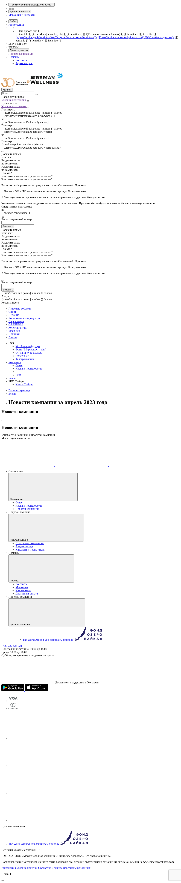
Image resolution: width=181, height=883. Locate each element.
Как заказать (23, 590)
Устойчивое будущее (28, 346)
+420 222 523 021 (11, 645)
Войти (13, 21)
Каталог (7, 89)
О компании (16, 499)
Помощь (13, 56)
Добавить (8, 226)
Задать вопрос (24, 63)
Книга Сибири (24, 384)
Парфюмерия (16, 321)
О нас (19, 365)
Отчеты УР (22, 355)
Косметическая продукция (24, 318)
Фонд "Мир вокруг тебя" (31, 349)
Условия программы (14, 99)
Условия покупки (26, 867)
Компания (14, 362)
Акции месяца (24, 546)
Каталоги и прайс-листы (30, 549)
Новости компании (27, 508)
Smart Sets (14, 330)
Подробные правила (20, 53)
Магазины (22, 587)
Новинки (14, 333)
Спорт (12, 311)
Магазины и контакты (21, 14)
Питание (13, 314)
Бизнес (12, 378)
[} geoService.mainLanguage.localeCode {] (31, 4)
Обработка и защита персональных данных (64, 867)
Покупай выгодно (19, 540)
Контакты (21, 60)
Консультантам (17, 327)
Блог (18, 374)
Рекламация (8, 867)
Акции (12, 337)
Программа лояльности (30, 543)
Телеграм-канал (25, 359)
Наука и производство (29, 368)
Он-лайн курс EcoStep (29, 352)
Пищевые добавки (19, 308)
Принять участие (19, 50)
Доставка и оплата (20, 11)
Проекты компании (20, 624)
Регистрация (16, 24)
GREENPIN (15, 324)
